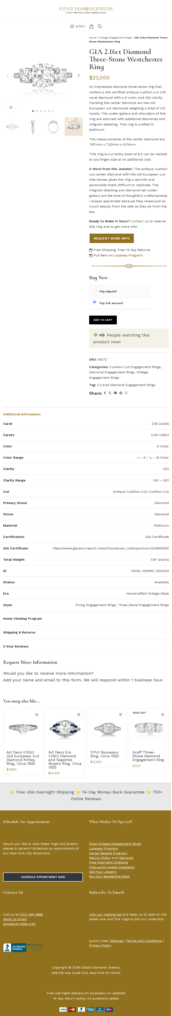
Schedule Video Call (19, 924)
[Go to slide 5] (49, 111)
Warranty (126, 858)
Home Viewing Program (108, 853)
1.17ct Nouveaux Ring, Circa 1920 (104, 754)
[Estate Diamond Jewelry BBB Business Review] (24, 947)
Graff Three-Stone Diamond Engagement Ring (148, 756)
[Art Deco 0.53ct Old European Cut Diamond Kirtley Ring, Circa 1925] (23, 728)
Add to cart (103, 319)
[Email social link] (115, 393)
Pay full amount (111, 303)
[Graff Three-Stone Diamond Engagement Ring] (149, 728)
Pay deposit (108, 291)
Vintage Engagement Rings (115, 37)
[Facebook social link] (104, 393)
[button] (7, 75)
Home (92, 37)
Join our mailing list (105, 914)
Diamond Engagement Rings (112, 372)
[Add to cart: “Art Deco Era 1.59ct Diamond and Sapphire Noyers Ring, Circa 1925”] (79, 714)
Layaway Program (128, 255)
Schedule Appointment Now (43, 877)
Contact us (140, 221)
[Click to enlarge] (11, 107)
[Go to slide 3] (41, 111)
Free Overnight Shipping (108, 862)
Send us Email (15, 919)
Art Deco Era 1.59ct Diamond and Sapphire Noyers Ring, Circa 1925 (64, 759)
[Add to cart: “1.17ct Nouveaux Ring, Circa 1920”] (121, 714)
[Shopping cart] (91, 26)
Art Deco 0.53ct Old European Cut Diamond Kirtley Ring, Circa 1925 (23, 758)
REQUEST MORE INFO (112, 238)
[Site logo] (86, 10)
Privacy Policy (100, 945)
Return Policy (100, 858)
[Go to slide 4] (45, 111)
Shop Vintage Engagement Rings (115, 844)
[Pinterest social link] (121, 393)
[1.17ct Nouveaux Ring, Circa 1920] (107, 728)
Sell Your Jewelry (103, 872)
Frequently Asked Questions (111, 867)
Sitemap (116, 941)
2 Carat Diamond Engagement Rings (126, 385)
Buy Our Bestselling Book (109, 876)
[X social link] (110, 393)
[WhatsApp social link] (126, 393)
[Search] (100, 26)
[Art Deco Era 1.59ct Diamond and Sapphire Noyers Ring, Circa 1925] (65, 728)
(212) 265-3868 (31, 914)
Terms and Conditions (144, 941)
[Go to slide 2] (37, 111)
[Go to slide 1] (32, 111)
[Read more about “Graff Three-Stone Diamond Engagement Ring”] (163, 714)
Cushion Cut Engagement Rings (135, 367)
